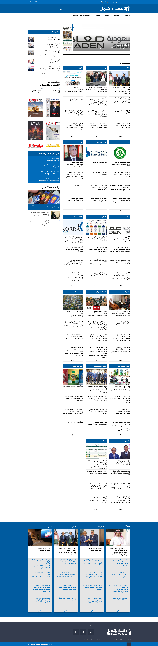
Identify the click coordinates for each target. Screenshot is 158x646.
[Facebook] (101, 1)
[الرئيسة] (114, 8)
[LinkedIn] (106, 1)
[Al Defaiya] (35, 140)
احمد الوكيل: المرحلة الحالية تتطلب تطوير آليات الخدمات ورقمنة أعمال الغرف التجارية (106, 47)
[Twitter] (103, 1)
